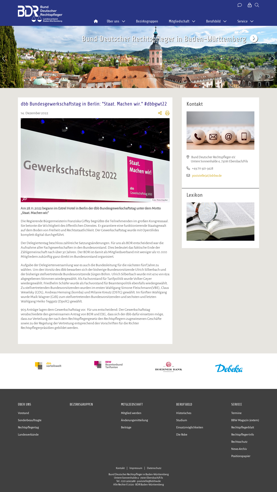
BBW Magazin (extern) (245, 420)
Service (236, 404)
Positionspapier (240, 456)
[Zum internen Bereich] (250, 5)
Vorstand (23, 413)
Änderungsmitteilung (134, 420)
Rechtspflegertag (28, 427)
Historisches (183, 413)
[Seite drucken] (166, 113)
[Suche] (257, 5)
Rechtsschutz (239, 441)
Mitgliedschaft (132, 404)
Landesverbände (28, 434)
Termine (236, 413)
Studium (181, 420)
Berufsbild (184, 404)
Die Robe (181, 434)
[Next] (273, 58)
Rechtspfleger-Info (242, 434)
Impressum (135, 468)
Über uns (24, 404)
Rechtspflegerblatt (242, 427)
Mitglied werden (131, 413)
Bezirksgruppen (147, 21)
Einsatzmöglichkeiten (189, 427)
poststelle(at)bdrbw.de (207, 175)
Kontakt (120, 468)
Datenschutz (154, 468)
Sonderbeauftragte (29, 420)
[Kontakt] (240, 5)
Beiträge (126, 427)
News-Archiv (239, 448)
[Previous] (4, 58)
